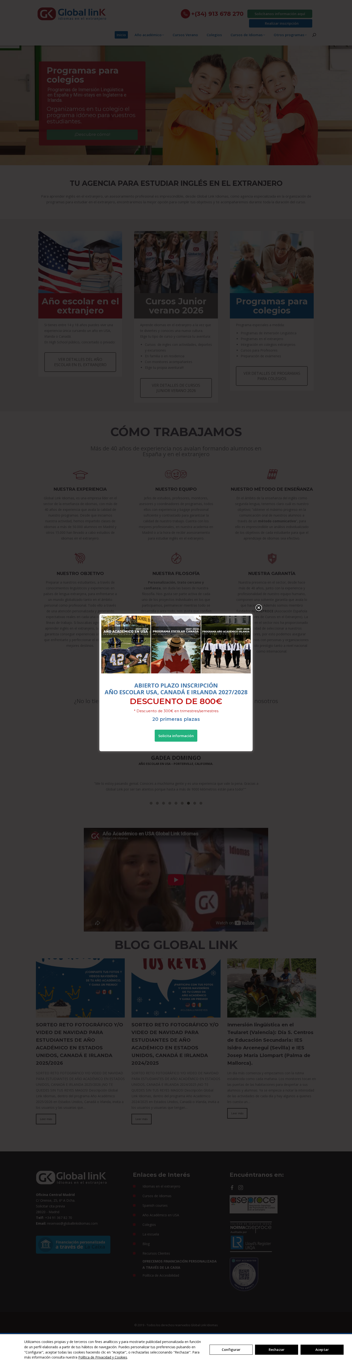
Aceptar (322, 1349)
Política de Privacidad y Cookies (102, 1357)
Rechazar (276, 1349)
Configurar (231, 1349)
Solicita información (176, 735)
